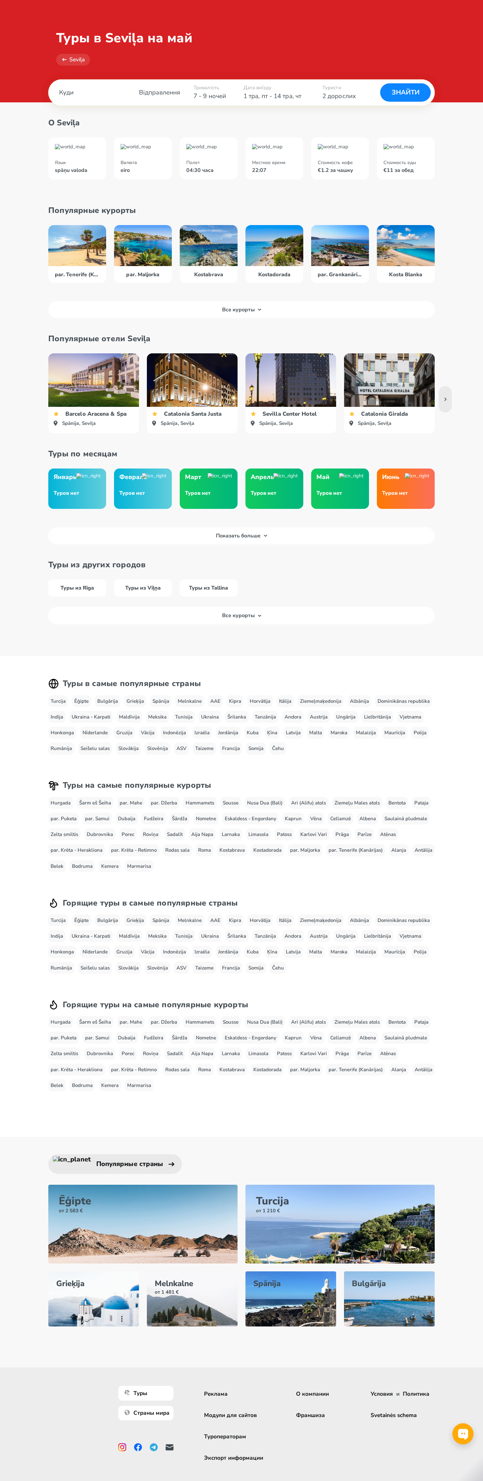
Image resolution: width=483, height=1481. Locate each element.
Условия (382, 1394)
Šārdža (179, 818)
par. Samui (97, 818)
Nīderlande (95, 732)
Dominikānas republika (404, 701)
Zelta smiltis (64, 834)
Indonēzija (174, 732)
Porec (128, 834)
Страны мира (151, 1413)
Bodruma (82, 866)
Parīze (364, 834)
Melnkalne (190, 701)
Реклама (216, 1394)
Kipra (235, 701)
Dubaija (126, 818)
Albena (367, 818)
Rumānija (61, 748)
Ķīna (272, 732)
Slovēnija (157, 748)
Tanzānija (265, 717)
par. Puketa (64, 818)
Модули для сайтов (230, 1415)
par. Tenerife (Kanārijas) (356, 850)
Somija (256, 748)
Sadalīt (175, 834)
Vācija (147, 732)
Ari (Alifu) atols (308, 803)
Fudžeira (153, 818)
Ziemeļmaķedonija (320, 701)
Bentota (397, 803)
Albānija (359, 701)
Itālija (285, 701)
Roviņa (150, 834)
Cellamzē (340, 818)
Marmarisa (139, 866)
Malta (315, 732)
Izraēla (202, 732)
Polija (420, 732)
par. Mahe (131, 803)
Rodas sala (177, 850)
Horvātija (260, 701)
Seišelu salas (95, 748)
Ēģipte (81, 701)
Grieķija (135, 701)
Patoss (284, 834)
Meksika (157, 717)
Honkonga (62, 732)
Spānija (160, 701)
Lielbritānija (377, 717)
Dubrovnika (100, 834)
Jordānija (228, 732)
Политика (416, 1394)
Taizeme (204, 748)
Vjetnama (410, 717)
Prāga (342, 834)
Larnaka (231, 834)
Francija (231, 748)
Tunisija (184, 717)
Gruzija (124, 732)
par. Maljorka (305, 850)
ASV (181, 748)
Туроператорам (225, 1436)
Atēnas (388, 834)
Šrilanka (236, 717)
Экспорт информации (233, 1458)
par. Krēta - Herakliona (77, 850)
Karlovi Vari (313, 834)
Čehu (278, 748)
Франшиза (310, 1415)
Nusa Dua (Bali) (265, 803)
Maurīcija (394, 732)
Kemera (110, 866)
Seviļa (77, 59)
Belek (57, 866)
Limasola (258, 834)
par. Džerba (164, 803)
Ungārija (346, 717)
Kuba (253, 732)
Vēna (316, 818)
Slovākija (128, 748)
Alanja (398, 850)
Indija (57, 717)
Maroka (339, 732)
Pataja (421, 803)
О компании (312, 1394)
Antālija (423, 850)
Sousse (231, 803)
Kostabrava (232, 850)
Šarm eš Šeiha (95, 803)
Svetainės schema (394, 1415)
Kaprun (293, 818)
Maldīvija (129, 717)
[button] (445, 399)
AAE (215, 701)
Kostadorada (267, 850)
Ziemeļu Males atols (357, 803)
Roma (204, 850)
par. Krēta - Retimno (134, 850)
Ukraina (210, 717)
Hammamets (200, 803)
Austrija (319, 717)
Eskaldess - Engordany (250, 818)
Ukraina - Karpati (91, 717)
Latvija (293, 732)
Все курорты (238, 309)
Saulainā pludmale (405, 818)
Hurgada (61, 803)
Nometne (206, 818)
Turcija (58, 701)
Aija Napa (202, 834)
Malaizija (366, 732)
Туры (140, 1393)
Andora (293, 717)
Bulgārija (107, 701)
